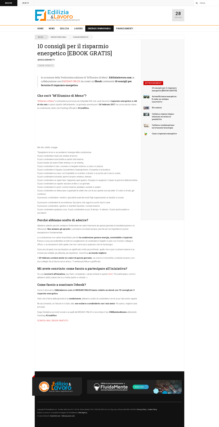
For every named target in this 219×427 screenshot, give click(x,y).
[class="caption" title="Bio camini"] (146, 108)
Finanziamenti (124, 28)
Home (40, 28)
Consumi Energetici (80, 37)
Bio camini (157, 107)
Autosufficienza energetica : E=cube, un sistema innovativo (164, 99)
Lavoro (78, 28)
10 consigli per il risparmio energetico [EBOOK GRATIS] (74, 49)
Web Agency (82, 413)
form (110, 274)
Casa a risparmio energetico (164, 133)
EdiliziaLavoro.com (68, 416)
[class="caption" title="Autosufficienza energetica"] (146, 97)
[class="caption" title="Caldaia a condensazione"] (146, 125)
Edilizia (64, 28)
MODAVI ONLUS (71, 81)
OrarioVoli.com (55, 416)
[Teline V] (57, 15)
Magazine (8, 3)
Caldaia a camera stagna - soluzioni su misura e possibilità (163, 116)
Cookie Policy (152, 409)
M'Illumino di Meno (46, 101)
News (52, 28)
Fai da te (25, 3)
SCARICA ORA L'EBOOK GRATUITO (52, 320)
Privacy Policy (142, 409)
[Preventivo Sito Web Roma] (134, 387)
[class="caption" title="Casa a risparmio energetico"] (146, 134)
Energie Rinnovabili (99, 28)
